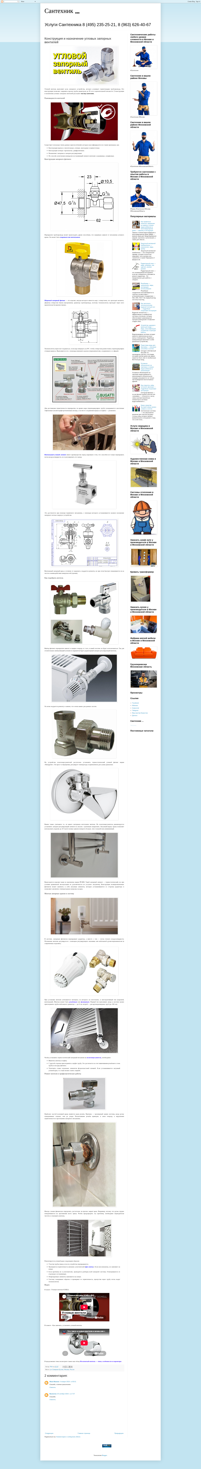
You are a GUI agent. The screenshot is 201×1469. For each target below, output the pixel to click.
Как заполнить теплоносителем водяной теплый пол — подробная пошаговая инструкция (148, 307)
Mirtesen (135, 705)
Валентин (53, 1394)
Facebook (135, 703)
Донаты (134, 715)
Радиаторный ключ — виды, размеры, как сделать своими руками (148, 266)
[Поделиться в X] (68, 1367)
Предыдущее (119, 1433)
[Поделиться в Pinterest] (72, 1367)
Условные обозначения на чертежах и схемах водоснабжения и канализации (147, 367)
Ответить (53, 1387)
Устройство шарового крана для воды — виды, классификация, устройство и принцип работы (148, 328)
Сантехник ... (62, 11)
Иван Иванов (54, 1381)
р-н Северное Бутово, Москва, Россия (62, 1369)
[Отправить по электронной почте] (64, 1367)
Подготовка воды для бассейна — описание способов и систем (148, 347)
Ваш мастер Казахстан (140, 713)
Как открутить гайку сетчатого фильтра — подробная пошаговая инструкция (148, 387)
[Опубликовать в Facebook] (70, 1367)
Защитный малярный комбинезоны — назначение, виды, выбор (148, 246)
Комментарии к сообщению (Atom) (68, 1437)
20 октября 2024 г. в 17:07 (66, 1394)
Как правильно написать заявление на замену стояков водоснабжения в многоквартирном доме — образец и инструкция (143, 226)
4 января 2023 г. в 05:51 (68, 1381)
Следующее (49, 1433)
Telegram (135, 710)
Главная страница (84, 1433)
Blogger (104, 1455)
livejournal (135, 708)
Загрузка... (133, 725)
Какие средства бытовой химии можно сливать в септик (148, 407)
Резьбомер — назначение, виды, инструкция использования (147, 286)
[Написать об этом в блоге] (66, 1367)
